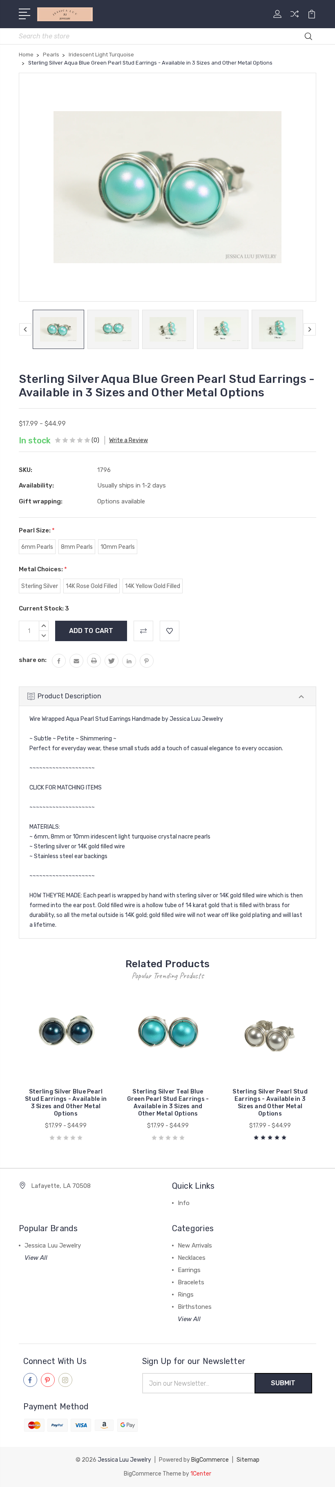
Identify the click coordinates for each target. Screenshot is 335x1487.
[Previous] (25, 329)
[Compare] (294, 18)
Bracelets (191, 1282)
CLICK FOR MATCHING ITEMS (65, 787)
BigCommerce (210, 1459)
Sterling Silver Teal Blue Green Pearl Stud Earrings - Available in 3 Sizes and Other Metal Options (168, 1102)
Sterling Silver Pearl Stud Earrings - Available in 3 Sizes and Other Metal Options (270, 1102)
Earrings (189, 1270)
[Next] (310, 329)
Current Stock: (44, 608)
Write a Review (128, 440)
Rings (186, 1294)
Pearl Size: (37, 530)
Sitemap (248, 1459)
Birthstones (195, 1306)
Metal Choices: (43, 569)
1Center (200, 1473)
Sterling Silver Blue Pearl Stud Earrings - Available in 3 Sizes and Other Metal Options (66, 1102)
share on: (33, 660)
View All (36, 1257)
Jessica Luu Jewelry (53, 1245)
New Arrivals (195, 1245)
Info (184, 1203)
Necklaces (191, 1257)
